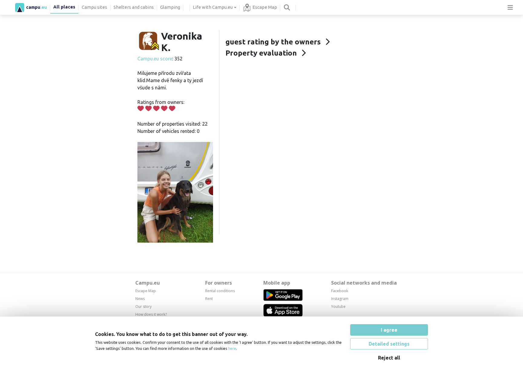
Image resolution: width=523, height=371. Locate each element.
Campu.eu (147, 282)
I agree (389, 330)
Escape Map (264, 7)
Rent (209, 298)
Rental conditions (220, 290)
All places (64, 6)
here (232, 348)
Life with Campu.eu (213, 7)
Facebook (339, 290)
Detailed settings (389, 344)
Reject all (389, 357)
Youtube (338, 306)
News (140, 298)
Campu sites (94, 7)
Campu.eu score (154, 58)
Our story (143, 306)
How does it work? (151, 314)
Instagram (339, 298)
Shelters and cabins (133, 7)
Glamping (170, 7)
